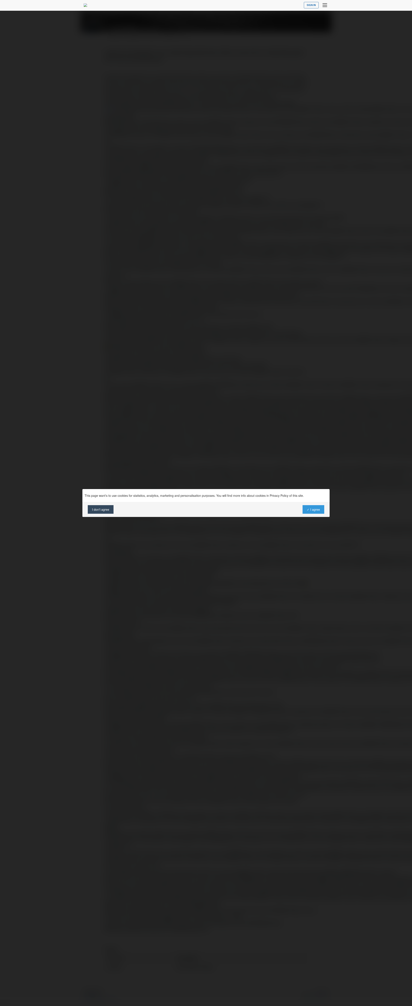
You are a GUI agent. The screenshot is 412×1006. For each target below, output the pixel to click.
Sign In (311, 5)
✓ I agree (313, 509)
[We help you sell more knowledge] (85, 5)
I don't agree (100, 509)
